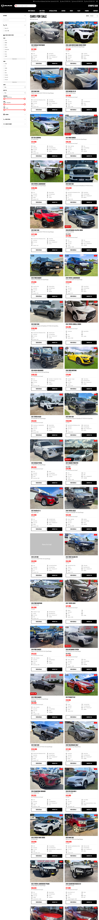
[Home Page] (6, 6)
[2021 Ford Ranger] (81, 125)
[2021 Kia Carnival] (46, 125)
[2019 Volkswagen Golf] (81, 732)
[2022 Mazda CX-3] (46, 498)
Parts (71, 11)
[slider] (4, 99)
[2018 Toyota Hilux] (81, 498)
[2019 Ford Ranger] (46, 637)
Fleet (78, 11)
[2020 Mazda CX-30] (81, 79)
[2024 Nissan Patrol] (46, 450)
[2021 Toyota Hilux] (46, 404)
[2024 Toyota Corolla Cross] (81, 311)
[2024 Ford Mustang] (46, 591)
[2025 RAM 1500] (46, 79)
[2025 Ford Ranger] (46, 265)
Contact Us (54, 63)
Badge (4, 84)
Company (95, 11)
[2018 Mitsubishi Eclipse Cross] (81, 217)
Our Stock (42, 11)
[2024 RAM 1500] (81, 171)
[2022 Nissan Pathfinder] (46, 32)
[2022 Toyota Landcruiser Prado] (46, 871)
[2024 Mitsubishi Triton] (81, 637)
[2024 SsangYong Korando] (46, 779)
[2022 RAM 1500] (46, 732)
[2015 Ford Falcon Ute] (81, 544)
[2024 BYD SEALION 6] (81, 779)
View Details (39, 63)
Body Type (5, 90)
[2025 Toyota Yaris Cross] (46, 825)
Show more (14, 58)
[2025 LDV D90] (46, 544)
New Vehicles (31, 11)
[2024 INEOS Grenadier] (46, 358)
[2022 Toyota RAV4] (81, 591)
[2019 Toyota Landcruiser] (81, 265)
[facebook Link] (97, 1)
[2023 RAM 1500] (81, 825)
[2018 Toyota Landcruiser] (46, 171)
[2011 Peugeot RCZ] (81, 685)
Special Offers (53, 11)
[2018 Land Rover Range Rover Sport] (81, 32)
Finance (87, 11)
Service (63, 11)
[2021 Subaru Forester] (81, 450)
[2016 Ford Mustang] (81, 358)
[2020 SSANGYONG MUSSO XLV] (81, 871)
